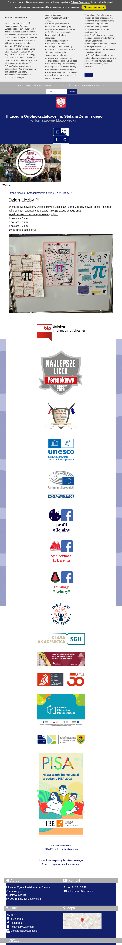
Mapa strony (38, 85)
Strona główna (24, 85)
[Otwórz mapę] (82, 921)
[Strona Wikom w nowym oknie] (14, 940)
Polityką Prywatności (80, 2)
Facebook (16, 922)
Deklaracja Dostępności (23, 930)
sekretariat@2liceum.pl (80, 891)
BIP (12, 915)
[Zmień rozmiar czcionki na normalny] (55, 85)
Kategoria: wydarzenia (39, 193)
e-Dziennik (16, 918)
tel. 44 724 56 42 (76, 887)
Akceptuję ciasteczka (94, 7)
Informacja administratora (94, 85)
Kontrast (79, 85)
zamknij (88, 75)
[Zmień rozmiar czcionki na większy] (62, 85)
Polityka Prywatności (22, 926)
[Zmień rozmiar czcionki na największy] (69, 85)
